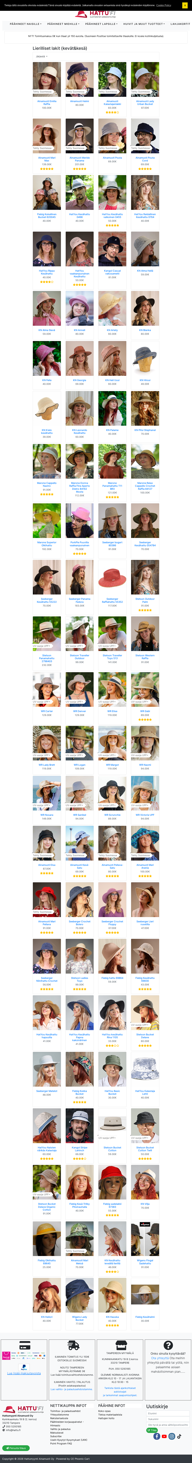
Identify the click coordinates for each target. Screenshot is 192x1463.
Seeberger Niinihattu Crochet (46, 979)
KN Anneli (79, 330)
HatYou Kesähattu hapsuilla (46, 1036)
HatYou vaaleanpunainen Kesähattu (79, 273)
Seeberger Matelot (46, 1090)
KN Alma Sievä (47, 330)
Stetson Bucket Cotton (112, 1149)
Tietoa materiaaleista (110, 1414)
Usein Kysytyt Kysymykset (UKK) (68, 1439)
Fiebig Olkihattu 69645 (47, 1262)
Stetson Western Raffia (145, 657)
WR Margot (112, 764)
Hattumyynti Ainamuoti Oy (39, 1458)
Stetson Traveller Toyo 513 (112, 657)
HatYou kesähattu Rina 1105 (112, 1036)
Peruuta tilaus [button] (17, 1448)
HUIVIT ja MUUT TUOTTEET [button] (143, 23)
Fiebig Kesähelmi (145, 1316)
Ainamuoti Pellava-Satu (112, 866)
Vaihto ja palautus (60, 1429)
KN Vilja (145, 1203)
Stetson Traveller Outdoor (79, 657)
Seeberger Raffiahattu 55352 (112, 600)
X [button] (185, 5)
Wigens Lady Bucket (79, 1318)
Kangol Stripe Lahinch (79, 1149)
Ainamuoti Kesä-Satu (79, 866)
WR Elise (112, 711)
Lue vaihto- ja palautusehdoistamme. (72, 1389)
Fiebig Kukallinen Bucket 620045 (47, 216)
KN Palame (112, 430)
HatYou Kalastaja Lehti (145, 1092)
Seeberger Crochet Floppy (112, 923)
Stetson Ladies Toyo (79, 979)
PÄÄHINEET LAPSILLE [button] (100, 23)
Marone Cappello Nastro (47, 484)
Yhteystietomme (59, 1414)
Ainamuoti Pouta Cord (145, 159)
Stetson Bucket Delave (145, 1036)
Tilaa (153, 1430)
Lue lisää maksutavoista (24, 1373)
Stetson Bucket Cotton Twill (145, 1149)
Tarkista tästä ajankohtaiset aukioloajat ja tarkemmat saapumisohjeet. (120, 1391)
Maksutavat (56, 1432)
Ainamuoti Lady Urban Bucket (145, 103)
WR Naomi (145, 764)
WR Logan (80, 764)
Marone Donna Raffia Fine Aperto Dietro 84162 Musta (79, 487)
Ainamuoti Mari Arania (145, 866)
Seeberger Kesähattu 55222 (47, 600)
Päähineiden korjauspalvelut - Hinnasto (67, 1423)
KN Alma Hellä (145, 270)
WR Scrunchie (112, 814)
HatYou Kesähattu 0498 (79, 216)
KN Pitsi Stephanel (145, 430)
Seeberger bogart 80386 (112, 544)
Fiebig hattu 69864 (112, 977)
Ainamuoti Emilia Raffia (46, 103)
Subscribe (56, 1436)
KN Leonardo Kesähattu (79, 431)
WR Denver (79, 711)
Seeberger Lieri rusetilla (145, 923)
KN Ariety (112, 330)
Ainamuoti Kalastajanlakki (112, 103)
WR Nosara (46, 814)
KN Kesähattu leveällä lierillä (112, 1262)
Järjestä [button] (41, 56)
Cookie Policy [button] (163, 5)
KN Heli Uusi (112, 380)
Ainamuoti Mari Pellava (47, 923)
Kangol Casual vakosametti (112, 272)
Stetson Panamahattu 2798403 (46, 658)
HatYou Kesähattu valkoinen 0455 (112, 216)
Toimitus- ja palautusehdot (65, 1410)
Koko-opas (104, 1410)
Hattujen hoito (106, 1418)
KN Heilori (46, 1316)
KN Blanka (145, 330)
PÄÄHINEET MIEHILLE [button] (62, 23)
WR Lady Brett (47, 764)
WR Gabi (145, 711)
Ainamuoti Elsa (46, 864)
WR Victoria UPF (145, 814)
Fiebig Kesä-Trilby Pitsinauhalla (79, 1205)
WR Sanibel (79, 814)
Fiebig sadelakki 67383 (112, 1205)
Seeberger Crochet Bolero (79, 923)
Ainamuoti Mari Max (47, 159)
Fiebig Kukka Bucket (79, 1092)
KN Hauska (112, 1316)
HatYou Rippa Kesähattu (47, 272)
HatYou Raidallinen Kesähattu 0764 (145, 216)
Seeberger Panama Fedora (79, 600)
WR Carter (47, 711)
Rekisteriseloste (59, 1418)
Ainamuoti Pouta (112, 157)
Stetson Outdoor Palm (145, 600)
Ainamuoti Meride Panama (80, 159)
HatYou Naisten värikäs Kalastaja (47, 1149)
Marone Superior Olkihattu (46, 544)
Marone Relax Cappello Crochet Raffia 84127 (145, 485)
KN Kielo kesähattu (47, 431)
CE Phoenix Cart (80, 1458)
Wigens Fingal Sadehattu (145, 1262)
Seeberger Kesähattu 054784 (145, 544)
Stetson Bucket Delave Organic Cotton (47, 1206)
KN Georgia (79, 380)
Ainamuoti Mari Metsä (79, 1262)
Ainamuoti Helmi (79, 101)
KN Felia (46, 380)
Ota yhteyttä (160, 1358)
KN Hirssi (145, 380)
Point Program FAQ (61, 1443)
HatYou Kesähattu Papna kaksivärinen (79, 1037)
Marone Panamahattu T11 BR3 (112, 485)
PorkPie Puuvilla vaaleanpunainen (79, 544)
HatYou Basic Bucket (112, 1092)
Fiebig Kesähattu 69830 (145, 979)
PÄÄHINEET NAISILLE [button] (25, 23)
